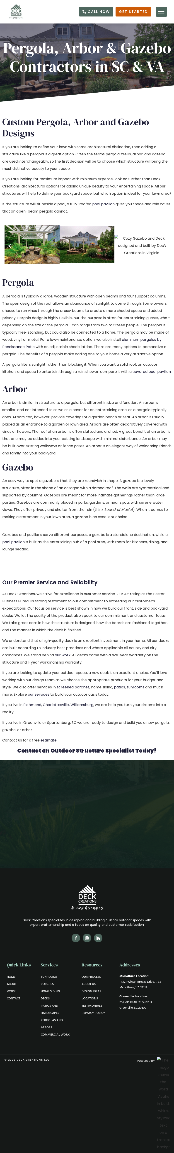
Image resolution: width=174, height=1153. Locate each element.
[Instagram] (87, 938)
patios (119, 687)
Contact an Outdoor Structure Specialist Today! (86, 750)
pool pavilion (103, 204)
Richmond (32, 704)
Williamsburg (81, 704)
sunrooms (135, 687)
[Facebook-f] (76, 938)
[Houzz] (98, 938)
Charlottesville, (56, 704)
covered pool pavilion (152, 371)
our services (38, 694)
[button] (9, 246)
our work (62, 655)
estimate (49, 740)
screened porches (73, 687)
